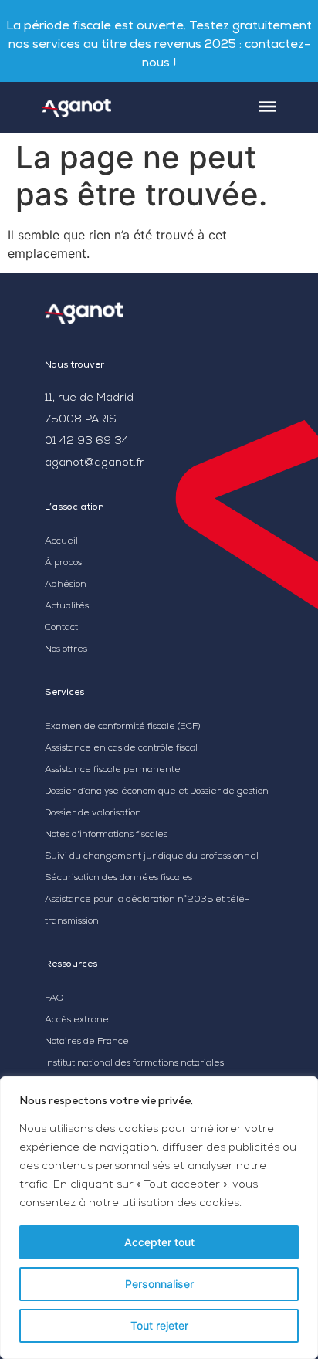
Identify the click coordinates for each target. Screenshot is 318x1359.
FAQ (54, 999)
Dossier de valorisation (93, 813)
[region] (159, 1217)
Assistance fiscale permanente (113, 770)
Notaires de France (87, 1042)
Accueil (61, 542)
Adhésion (65, 585)
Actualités (67, 607)
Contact (61, 628)
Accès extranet (78, 1020)
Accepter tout (159, 1242)
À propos (63, 563)
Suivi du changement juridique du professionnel (152, 857)
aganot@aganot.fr (94, 463)
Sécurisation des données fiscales (118, 878)
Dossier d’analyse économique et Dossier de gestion (157, 792)
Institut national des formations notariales (134, 1064)
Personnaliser (159, 1283)
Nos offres (66, 650)
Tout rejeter (159, 1325)
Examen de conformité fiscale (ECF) (122, 727)
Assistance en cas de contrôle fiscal (121, 749)
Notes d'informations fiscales (106, 835)
